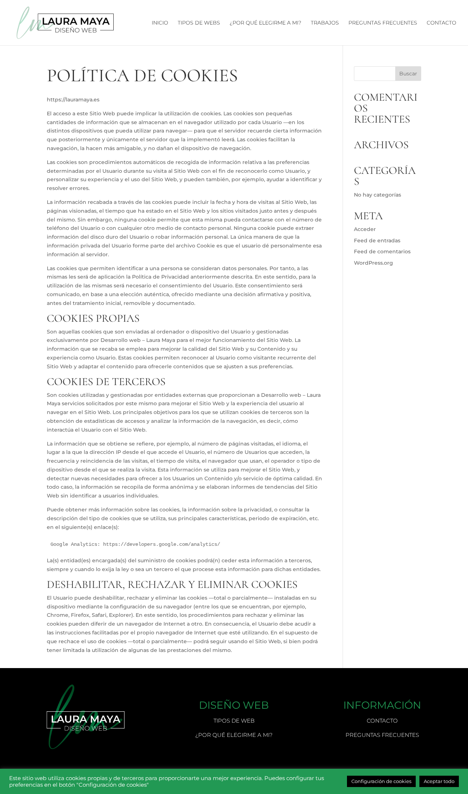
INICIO (160, 23)
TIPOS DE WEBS (199, 23)
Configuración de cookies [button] (381, 781)
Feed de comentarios (382, 251)
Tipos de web (234, 720)
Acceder (365, 229)
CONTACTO (441, 23)
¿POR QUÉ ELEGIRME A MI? (265, 23)
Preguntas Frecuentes (382, 734)
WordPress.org (373, 263)
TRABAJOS (325, 23)
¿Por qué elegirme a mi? (233, 734)
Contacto (382, 720)
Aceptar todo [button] (439, 781)
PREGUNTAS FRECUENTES (382, 23)
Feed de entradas (377, 240)
